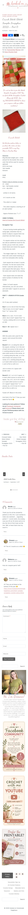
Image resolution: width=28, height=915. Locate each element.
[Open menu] (3, 5)
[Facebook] (16, 874)
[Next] (23, 474)
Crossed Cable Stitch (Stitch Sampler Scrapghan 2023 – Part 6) (7, 440)
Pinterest (8, 408)
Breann (6, 30)
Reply (5, 531)
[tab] (10, 489)
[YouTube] (16, 877)
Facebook (10, 406)
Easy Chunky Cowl (11, 52)
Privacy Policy (7, 875)
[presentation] (14, 468)
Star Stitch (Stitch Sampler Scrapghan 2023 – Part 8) (21, 439)
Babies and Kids (19, 891)
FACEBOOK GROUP (12, 101)
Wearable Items (20, 888)
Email (5, 646)
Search (22, 666)
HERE (16, 98)
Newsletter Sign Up (14, 882)
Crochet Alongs (8, 888)
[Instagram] (19, 874)
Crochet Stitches (12, 16)
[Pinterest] (22, 874)
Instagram (17, 406)
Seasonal (7, 891)
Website (5, 654)
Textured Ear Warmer (14, 50)
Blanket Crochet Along (9, 14)
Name (5, 638)
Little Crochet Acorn (9, 479)
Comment (6, 616)
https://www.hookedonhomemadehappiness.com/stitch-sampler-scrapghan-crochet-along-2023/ (14, 591)
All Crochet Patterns (14, 885)
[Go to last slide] (4, 474)
